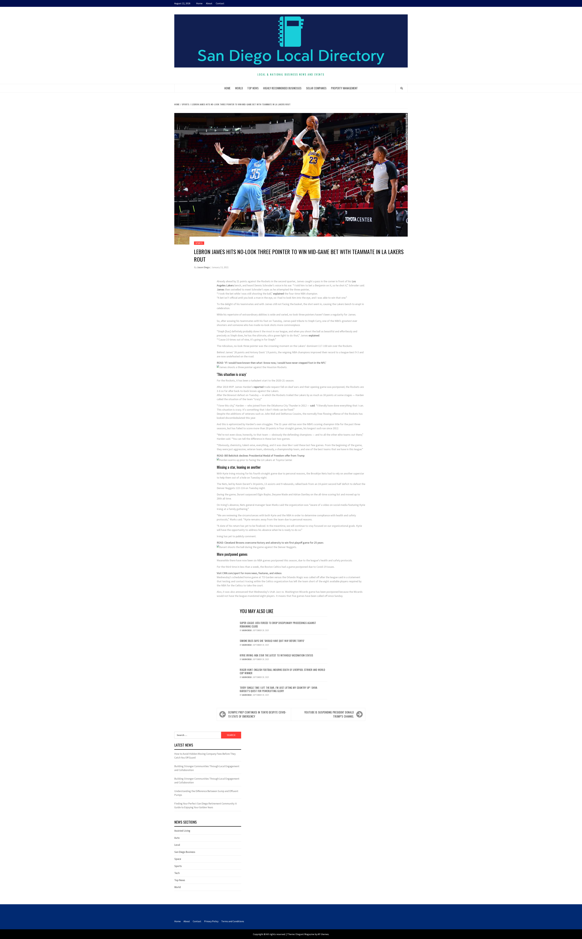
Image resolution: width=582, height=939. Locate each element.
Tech (177, 873)
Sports (199, 243)
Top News (253, 88)
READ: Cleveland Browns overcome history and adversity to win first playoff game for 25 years (270, 542)
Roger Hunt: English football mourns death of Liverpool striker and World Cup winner (282, 671)
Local (177, 844)
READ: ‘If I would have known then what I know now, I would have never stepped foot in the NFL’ (271, 362)
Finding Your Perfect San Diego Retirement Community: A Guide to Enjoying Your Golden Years (205, 805)
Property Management (344, 88)
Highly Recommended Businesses (282, 88)
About (209, 3)
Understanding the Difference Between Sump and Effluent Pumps (206, 793)
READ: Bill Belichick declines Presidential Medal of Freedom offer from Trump (260, 455)
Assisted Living (182, 830)
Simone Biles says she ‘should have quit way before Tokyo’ (272, 641)
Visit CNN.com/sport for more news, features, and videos (249, 573)
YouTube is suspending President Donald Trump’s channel (329, 714)
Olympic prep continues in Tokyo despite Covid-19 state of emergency (257, 714)
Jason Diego (203, 267)
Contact (220, 3)
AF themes (323, 934)
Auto (177, 838)
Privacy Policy (211, 921)
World (239, 88)
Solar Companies (316, 88)
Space (177, 859)
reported (259, 387)
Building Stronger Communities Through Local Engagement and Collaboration (206, 768)
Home (199, 3)
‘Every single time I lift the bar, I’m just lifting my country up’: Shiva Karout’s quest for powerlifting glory (278, 689)
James (220, 289)
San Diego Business (184, 852)
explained (278, 293)
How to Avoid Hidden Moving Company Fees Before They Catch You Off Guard (205, 755)
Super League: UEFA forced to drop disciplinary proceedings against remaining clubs (278, 624)
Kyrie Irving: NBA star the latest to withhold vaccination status (276, 655)
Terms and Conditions (232, 921)
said (312, 405)
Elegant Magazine (305, 934)
